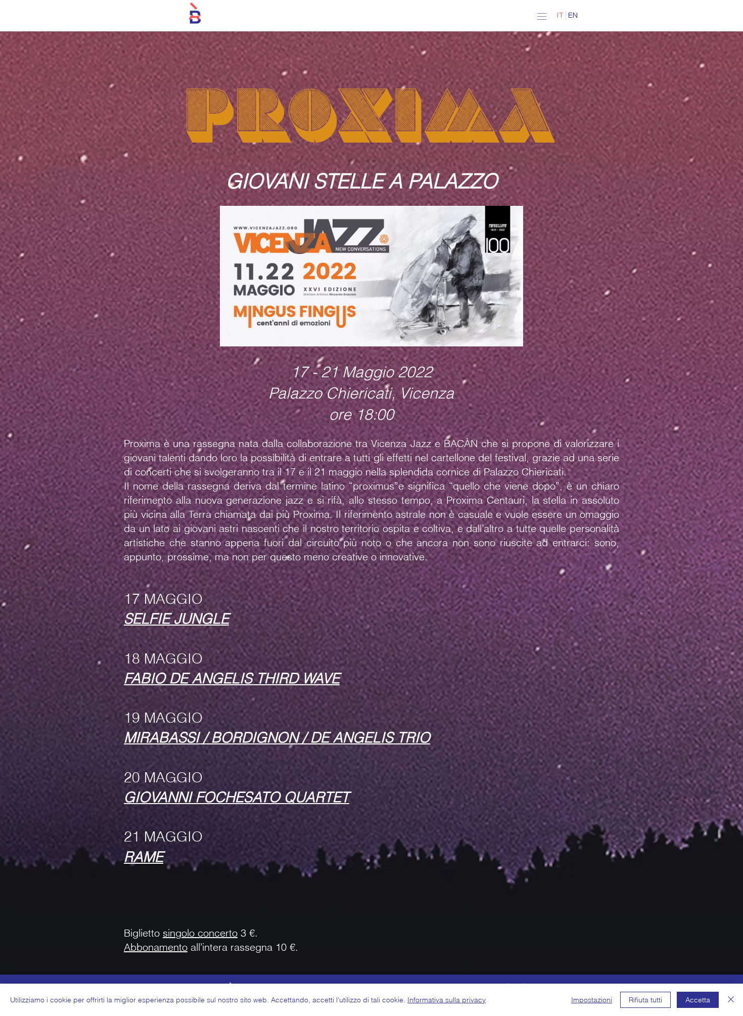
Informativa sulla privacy (446, 999)
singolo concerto (200, 932)
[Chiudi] (731, 1000)
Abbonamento (156, 947)
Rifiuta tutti (645, 999)
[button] (194, 13)
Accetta (697, 999)
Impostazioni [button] (591, 999)
